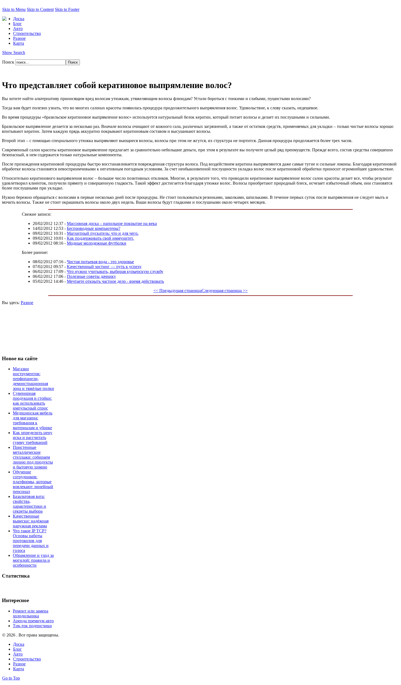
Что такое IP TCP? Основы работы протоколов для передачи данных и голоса (31, 540)
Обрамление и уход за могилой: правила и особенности (33, 560)
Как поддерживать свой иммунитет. (100, 238)
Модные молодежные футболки (96, 243)
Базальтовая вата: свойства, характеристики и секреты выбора (29, 503)
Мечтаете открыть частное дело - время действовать (115, 281)
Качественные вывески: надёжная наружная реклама (31, 521)
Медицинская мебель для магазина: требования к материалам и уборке (32, 420)
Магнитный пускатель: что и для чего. (103, 233)
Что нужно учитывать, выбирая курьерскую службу (115, 271)
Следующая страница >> (225, 290)
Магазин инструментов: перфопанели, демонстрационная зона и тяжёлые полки (33, 378)
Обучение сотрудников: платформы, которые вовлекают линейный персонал (33, 482)
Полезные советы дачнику (91, 276)
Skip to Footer (67, 9)
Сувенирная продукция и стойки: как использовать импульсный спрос (32, 400)
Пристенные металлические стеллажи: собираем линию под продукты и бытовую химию (33, 457)
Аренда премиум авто (33, 620)
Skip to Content (40, 9)
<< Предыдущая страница (177, 290)
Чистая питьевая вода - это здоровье (100, 261)
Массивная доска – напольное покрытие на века (112, 223)
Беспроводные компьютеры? (93, 228)
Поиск (8, 62)
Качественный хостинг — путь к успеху (104, 266)
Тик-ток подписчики (32, 625)
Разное (27, 302)
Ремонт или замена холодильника (30, 613)
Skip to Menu (14, 9)
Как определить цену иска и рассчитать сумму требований (32, 437)
